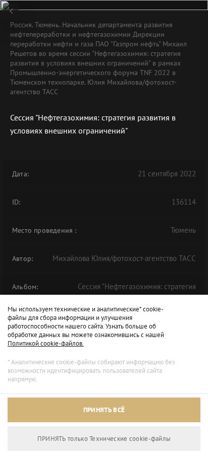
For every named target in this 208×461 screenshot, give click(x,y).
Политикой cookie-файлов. (46, 343)
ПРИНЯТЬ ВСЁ (104, 410)
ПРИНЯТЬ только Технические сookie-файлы (104, 438)
